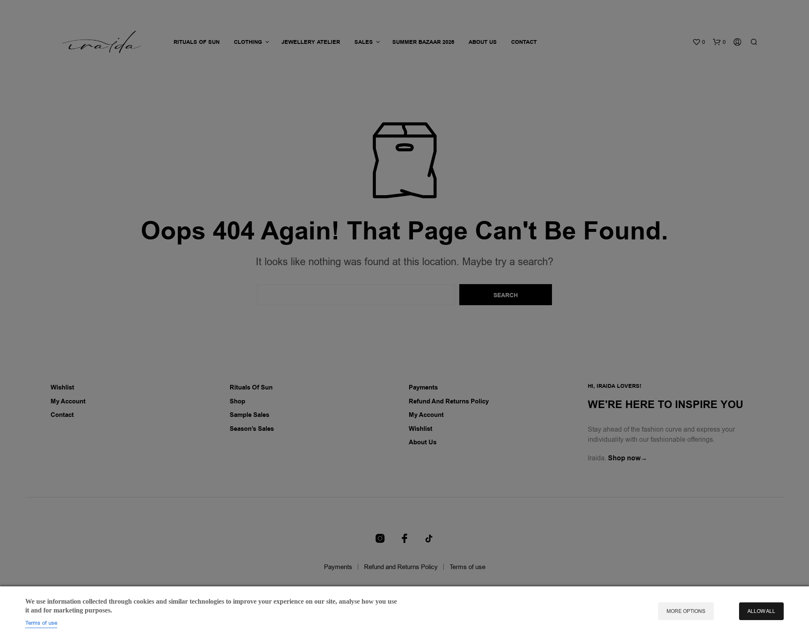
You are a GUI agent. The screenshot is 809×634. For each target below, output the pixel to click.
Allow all (761, 611)
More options (686, 611)
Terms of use (41, 622)
